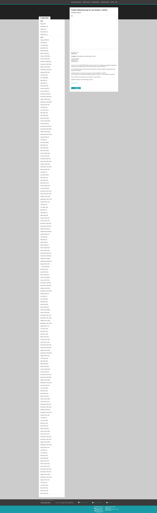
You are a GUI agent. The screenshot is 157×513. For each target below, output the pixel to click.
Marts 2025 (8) (44, 85)
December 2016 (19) (45, 345)
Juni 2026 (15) (44, 45)
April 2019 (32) (44, 272)
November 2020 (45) (45, 226)
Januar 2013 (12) (44, 466)
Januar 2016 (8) (44, 372)
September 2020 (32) (46, 231)
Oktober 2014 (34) (45, 409)
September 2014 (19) (46, 412)
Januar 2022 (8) (44, 188)
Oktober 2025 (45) (45, 67)
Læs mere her (74, 82)
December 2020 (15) (45, 223)
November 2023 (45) (45, 129)
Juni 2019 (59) (45, 266)
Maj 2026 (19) (44, 48)
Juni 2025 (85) (44, 77)
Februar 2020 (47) (45, 247)
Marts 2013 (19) (44, 461)
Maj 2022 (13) (44, 177)
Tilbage (77, 88)
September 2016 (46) (46, 353)
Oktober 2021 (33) (45, 196)
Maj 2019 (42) (44, 269)
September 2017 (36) (46, 323)
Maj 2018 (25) (44, 301)
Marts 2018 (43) (44, 307)
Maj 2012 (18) (44, 488)
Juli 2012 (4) (43, 482)
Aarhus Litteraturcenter (46, 2)
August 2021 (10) (44, 201)
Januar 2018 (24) (44, 312)
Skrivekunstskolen (96, 2)
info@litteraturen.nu (98, 506)
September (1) (44, 26)
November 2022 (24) (45, 161)
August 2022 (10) (44, 169)
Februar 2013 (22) (45, 463)
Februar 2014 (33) (45, 431)
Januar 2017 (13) (44, 342)
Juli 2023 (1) (43, 139)
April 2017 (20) (44, 334)
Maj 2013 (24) (44, 455)
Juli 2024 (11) (44, 107)
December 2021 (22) (45, 191)
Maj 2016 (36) (44, 361)
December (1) (44, 34)
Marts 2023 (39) (44, 150)
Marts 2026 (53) (44, 53)
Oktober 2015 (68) (45, 380)
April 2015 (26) (44, 393)
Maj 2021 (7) (43, 210)
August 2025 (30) (44, 72)
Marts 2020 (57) (44, 245)
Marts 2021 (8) (44, 215)
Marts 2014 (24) (44, 428)
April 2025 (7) (44, 83)
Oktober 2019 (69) (45, 258)
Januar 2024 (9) (44, 123)
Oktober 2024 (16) (45, 99)
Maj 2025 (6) (43, 80)
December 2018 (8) (45, 282)
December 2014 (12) (45, 404)
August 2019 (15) (44, 264)
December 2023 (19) (45, 126)
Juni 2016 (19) (44, 358)
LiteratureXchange (105, 2)
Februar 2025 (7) (44, 88)
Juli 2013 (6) (43, 450)
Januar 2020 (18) (44, 250)
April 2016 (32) (44, 363)
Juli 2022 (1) (43, 172)
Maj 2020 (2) (43, 239)
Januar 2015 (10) (44, 401)
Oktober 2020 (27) (45, 228)
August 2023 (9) (44, 137)
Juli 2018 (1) (43, 296)
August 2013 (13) (44, 447)
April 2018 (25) (44, 304)
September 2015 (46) (46, 382)
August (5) (43, 23)
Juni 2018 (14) (44, 299)
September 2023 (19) (46, 134)
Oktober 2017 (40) (45, 320)
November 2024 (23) (45, 96)
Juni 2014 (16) (44, 420)
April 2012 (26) (44, 490)
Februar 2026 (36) (45, 56)
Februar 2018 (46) (45, 309)
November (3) (44, 31)
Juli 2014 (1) (43, 417)
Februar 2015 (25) (45, 398)
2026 (41, 21)
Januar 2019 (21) (44, 280)
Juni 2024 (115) (44, 110)
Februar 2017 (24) (45, 339)
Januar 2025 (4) (44, 91)
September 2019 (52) (46, 261)
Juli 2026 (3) (43, 42)
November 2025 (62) (45, 64)
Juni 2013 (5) (43, 452)
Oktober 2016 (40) (45, 350)
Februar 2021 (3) (44, 218)
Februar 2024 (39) (45, 121)
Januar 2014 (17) (44, 434)
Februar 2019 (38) (45, 277)
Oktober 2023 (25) (45, 131)
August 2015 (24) (44, 385)
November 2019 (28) (45, 255)
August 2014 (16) (44, 415)
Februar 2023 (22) (45, 153)
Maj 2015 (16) (44, 390)
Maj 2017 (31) (44, 331)
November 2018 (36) (45, 285)
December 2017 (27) (45, 315)
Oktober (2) (43, 29)
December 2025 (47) (45, 61)
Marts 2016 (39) (44, 366)
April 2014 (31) (44, 425)
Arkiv (41, 37)
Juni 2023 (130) (44, 142)
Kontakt (112, 2)
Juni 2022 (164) (44, 174)
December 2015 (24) (45, 374)
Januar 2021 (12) (44, 220)
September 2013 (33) (46, 444)
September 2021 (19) (46, 199)
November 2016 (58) (45, 347)
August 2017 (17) (44, 326)
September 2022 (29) (46, 166)
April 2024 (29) (44, 115)
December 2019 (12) (45, 253)
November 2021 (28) (45, 193)
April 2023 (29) (44, 148)
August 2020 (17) (44, 234)
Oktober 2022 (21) (45, 164)
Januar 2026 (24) (44, 58)
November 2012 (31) (45, 471)
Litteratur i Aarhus (86, 2)
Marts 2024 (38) (44, 118)
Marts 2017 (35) (44, 336)
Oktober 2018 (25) (45, 288)
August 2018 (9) (44, 293)
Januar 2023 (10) (44, 156)
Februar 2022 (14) (45, 185)
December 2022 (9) (45, 158)
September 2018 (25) (46, 291)
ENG (116, 2)
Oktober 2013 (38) (45, 442)
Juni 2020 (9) (43, 237)
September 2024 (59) (46, 102)
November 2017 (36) (45, 318)
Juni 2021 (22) (44, 207)
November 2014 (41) (45, 407)
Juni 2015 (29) (44, 388)
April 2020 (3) (44, 242)
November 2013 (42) (45, 439)
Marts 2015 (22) (44, 396)
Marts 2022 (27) (44, 183)
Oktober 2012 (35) (45, 474)
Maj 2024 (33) (44, 112)
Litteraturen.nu (52, 10)
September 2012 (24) (46, 477)
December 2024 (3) (45, 94)
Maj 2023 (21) (44, 145)
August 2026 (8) (44, 40)
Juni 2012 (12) (44, 485)
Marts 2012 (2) (44, 493)
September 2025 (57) (46, 69)
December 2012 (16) (45, 469)
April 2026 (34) (44, 50)
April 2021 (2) (44, 212)
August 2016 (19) (44, 355)
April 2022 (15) (44, 180)
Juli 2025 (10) (44, 75)
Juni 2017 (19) (44, 328)
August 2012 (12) (44, 479)
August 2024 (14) (44, 104)
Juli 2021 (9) (43, 204)
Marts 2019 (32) (44, 274)
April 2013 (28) (44, 458)
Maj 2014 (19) (44, 423)
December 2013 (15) (45, 436)
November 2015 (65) (45, 377)
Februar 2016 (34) (45, 369)
